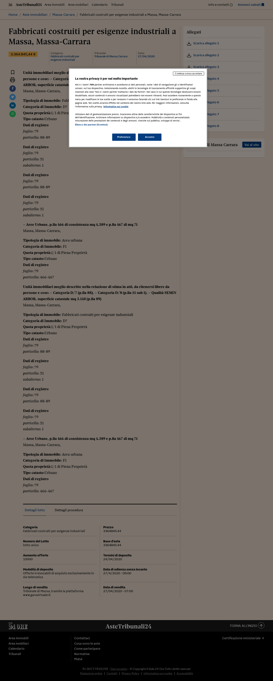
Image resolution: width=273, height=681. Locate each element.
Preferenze (124, 137)
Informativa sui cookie (115, 106)
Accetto (150, 137)
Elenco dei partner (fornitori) (91, 124)
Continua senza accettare (188, 73)
